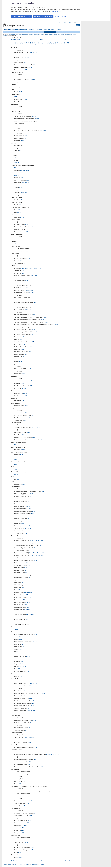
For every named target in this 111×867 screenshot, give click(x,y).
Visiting (53, 29)
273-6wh (27, 290)
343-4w (45, 317)
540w (29, 565)
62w (19, 109)
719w (34, 710)
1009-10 (43, 491)
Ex (40, 42)
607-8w (37, 118)
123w (35, 275)
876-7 (35, 813)
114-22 (30, 683)
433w (29, 528)
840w (21, 676)
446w (19, 852)
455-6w (29, 597)
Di (32, 42)
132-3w (35, 560)
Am (13, 42)
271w (25, 420)
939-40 (58, 754)
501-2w (16, 444)
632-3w (29, 501)
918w (27, 619)
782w (33, 329)
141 (37, 683)
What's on (25, 32)
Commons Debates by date (58, 34)
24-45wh (22, 87)
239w (26, 570)
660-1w (25, 393)
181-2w (27, 229)
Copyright (42, 864)
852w (20, 649)
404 (41, 791)
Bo (19, 42)
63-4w (16, 96)
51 (32, 52)
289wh (31, 309)
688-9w (27, 182)
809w (29, 708)
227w (23, 373)
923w (22, 661)
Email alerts (65, 22)
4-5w (26, 779)
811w (32, 703)
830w (35, 302)
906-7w (35, 747)
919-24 (48, 754)
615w (19, 668)
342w (20, 639)
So (45, 44)
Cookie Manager (60, 864)
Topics (70, 32)
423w (24, 599)
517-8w (35, 359)
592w (32, 226)
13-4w (29, 654)
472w (32, 850)
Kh (68, 42)
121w (31, 275)
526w (29, 77)
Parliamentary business (14, 29)
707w (25, 609)
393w (30, 762)
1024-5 (45, 130)
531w (25, 263)
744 (31, 722)
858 (40, 268)
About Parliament (37, 29)
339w (26, 412)
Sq (47, 44)
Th (51, 44)
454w (27, 594)
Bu (22, 42)
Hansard (41, 34)
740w (38, 121)
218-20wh (40, 555)
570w (41, 439)
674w (35, 634)
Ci (26, 42)
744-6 (41, 540)
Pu (33, 44)
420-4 (47, 791)
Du (34, 42)
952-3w (23, 516)
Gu (48, 42)
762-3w (29, 820)
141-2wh (31, 292)
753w (21, 339)
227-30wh (40, 840)
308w (34, 314)
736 (36, 540)
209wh (31, 555)
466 (33, 720)
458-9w (21, 664)
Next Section (14, 860)
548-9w (23, 182)
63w (28, 607)
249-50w (29, 742)
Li (11, 44)
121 (30, 368)
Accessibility (58, 22)
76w (29, 585)
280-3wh (27, 309)
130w (29, 508)
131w (23, 273)
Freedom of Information (23, 864)
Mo (20, 44)
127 (30, 493)
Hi (52, 42)
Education (58, 29)
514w (45, 327)
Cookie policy (54, 864)
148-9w (16, 629)
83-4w (28, 258)
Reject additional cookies (43, 16)
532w (31, 334)
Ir (60, 42)
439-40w (32, 614)
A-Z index (5, 864)
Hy (57, 42)
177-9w (28, 231)
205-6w (22, 349)
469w (20, 636)
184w (42, 766)
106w (25, 354)
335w (30, 268)
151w (23, 484)
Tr (53, 44)
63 (36, 52)
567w (31, 385)
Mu (23, 44)
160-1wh (39, 553)
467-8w (21, 150)
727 (31, 496)
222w (31, 346)
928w (28, 609)
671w (20, 187)
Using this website (35, 864)
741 (38, 540)
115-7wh (26, 287)
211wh (35, 555)
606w (21, 260)
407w (25, 690)
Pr (30, 44)
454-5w (26, 592)
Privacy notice (48, 864)
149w (20, 857)
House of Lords (18, 32)
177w (26, 69)
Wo (64, 44)
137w (15, 469)
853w (15, 464)
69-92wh (22, 268)
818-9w (23, 644)
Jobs (30, 864)
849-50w (46, 322)
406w (24, 170)
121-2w (27, 268)
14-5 (22, 101)
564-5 (29, 351)
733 (33, 540)
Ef (38, 42)
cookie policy (56, 12)
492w (25, 567)
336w (31, 381)
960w (15, 459)
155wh (35, 553)
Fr (44, 42)
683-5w (23, 344)
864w (30, 698)
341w (20, 361)
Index (41, 39)
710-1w (42, 319)
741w (37, 268)
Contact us (77, 22)
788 (32, 427)
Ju (64, 42)
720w (19, 163)
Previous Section (15, 39)
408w (27, 614)
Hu (55, 42)
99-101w (28, 656)
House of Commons (8, 32)
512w (25, 62)
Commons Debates (48, 34)
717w (30, 602)
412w (30, 617)
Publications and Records (34, 34)
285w (15, 244)
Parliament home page (13, 34)
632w (26, 503)
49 (30, 815)
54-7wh (35, 774)
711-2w (32, 705)
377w (26, 528)
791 (35, 427)
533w (18, 479)
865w (34, 700)
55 (34, 52)
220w (21, 185)
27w (23, 270)
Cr (28, 42)
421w (25, 604)
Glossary (10, 864)
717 (31, 540)
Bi (17, 42)
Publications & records (50, 32)
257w (26, 612)
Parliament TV (60, 32)
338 (26, 99)
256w (26, 572)
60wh (38, 774)
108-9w (19, 212)
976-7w (20, 91)
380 (40, 545)
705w (29, 577)
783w (23, 356)
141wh (31, 553)
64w (26, 87)
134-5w (21, 590)
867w (15, 167)
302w (29, 226)
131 (34, 683)
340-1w (25, 590)
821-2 (38, 427)
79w (23, 582)
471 (35, 720)
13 (32, 415)
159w (28, 803)
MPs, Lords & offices (26, 29)
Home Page (68, 39)
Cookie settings (60, 16)
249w (33, 511)
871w (21, 454)
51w (21, 170)
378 (26, 562)
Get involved (46, 29)
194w (29, 531)
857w (33, 437)
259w (28, 432)
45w (27, 710)
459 (63, 791)
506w (23, 434)
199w (22, 140)
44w (15, 158)
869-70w (34, 641)
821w (19, 209)
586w (25, 825)
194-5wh (26, 842)
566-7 (29, 417)
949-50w (24, 388)
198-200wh (31, 737)
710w (34, 580)
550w (26, 730)
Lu (13, 44)
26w (22, 199)
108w (15, 175)
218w (21, 177)
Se (43, 44)
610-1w (56, 324)
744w (25, 82)
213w (24, 337)
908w (23, 646)
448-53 (56, 791)
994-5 (28, 562)
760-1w (28, 823)
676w (32, 297)
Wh (62, 44)
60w (24, 695)
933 (51, 754)
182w (34, 65)
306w (26, 405)
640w (22, 830)
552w (26, 192)
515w (34, 268)
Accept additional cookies (21, 16)
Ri (38, 44)
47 (30, 52)
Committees (41, 32)
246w (26, 602)
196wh (26, 737)
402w (20, 239)
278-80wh (27, 251)
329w (31, 801)
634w (34, 624)
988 (26, 135)
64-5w (22, 383)
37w (18, 651)
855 (30, 727)
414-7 (44, 791)
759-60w (23, 832)
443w (20, 204)
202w (26, 138)
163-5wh (44, 553)
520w (37, 332)
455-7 (60, 791)
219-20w (22, 192)
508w (24, 666)
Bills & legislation (33, 32)
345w (30, 67)
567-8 (23, 828)
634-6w (16, 474)
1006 (35, 548)
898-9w (30, 592)
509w (23, 153)
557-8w (29, 518)
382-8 (37, 791)
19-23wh (31, 796)
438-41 (52, 791)
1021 (41, 130)
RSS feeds (71, 22)
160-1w (32, 847)
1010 (34, 543)
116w (27, 180)
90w (35, 759)
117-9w (37, 300)
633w (28, 506)
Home (5, 29)
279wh (31, 290)
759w (26, 224)
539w (27, 170)
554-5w (22, 217)
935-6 (54, 754)
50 (30, 686)
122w (20, 278)
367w (19, 175)
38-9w (15, 163)
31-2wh (27, 57)
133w (20, 659)
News (66, 32)
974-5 (26, 533)
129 (32, 493)
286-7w (34, 116)
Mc (18, 44)
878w (20, 784)
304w (23, 587)
